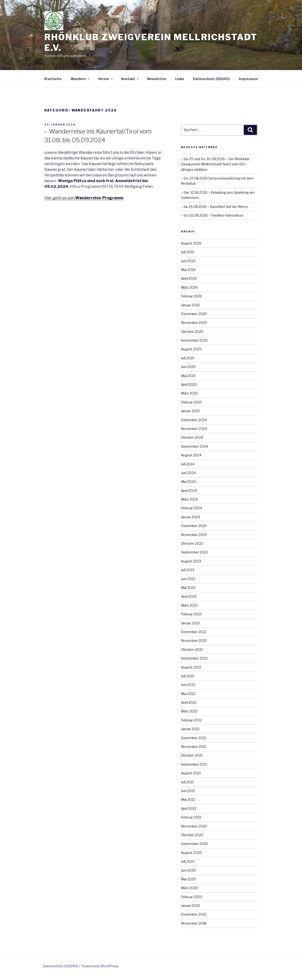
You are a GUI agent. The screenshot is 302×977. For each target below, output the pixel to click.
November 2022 (194, 640)
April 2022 (189, 702)
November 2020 (194, 826)
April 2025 (189, 384)
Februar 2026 (191, 296)
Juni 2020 (188, 870)
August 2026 (191, 243)
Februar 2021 (191, 817)
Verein (103, 79)
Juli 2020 (188, 861)
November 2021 (193, 747)
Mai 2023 (188, 588)
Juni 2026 (188, 261)
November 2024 (194, 429)
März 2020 (189, 888)
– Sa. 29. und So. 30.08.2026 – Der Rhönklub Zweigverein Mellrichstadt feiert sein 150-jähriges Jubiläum (215, 164)
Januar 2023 (190, 623)
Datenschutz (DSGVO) (211, 79)
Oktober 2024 (192, 437)
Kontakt (128, 79)
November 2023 (194, 535)
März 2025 (189, 393)
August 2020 (191, 853)
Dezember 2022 (193, 632)
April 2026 (189, 278)
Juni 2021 (188, 791)
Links (179, 79)
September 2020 (194, 844)
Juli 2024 (187, 464)
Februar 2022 (191, 720)
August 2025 (191, 349)
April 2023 (189, 596)
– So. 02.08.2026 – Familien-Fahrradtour (212, 215)
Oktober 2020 (192, 835)
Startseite (53, 79)
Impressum (248, 79)
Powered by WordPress (100, 966)
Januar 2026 (190, 305)
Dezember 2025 (194, 314)
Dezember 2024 (194, 420)
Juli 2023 (187, 570)
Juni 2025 (188, 367)
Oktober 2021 (191, 755)
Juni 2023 (188, 579)
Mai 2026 (188, 270)
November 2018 (193, 923)
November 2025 (194, 323)
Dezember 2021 (193, 738)
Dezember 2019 (193, 914)
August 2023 (191, 561)
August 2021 (191, 773)
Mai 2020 (188, 879)
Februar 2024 (191, 508)
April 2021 (188, 808)
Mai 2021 (188, 799)
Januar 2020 (190, 906)
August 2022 (191, 667)
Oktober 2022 (192, 649)
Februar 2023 (191, 614)
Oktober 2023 (192, 543)
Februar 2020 (191, 897)
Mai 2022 (188, 694)
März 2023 (189, 605)
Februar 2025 (191, 402)
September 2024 (194, 446)
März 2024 (189, 499)
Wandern (78, 79)
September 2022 (194, 658)
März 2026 (189, 287)
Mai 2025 (188, 376)
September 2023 (194, 552)
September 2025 (194, 340)
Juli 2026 (187, 252)
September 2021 (194, 764)
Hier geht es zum (83, 198)
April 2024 (189, 490)
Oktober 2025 (192, 332)
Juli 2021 (187, 782)
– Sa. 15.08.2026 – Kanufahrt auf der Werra (214, 207)
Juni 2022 (188, 685)
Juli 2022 (187, 676)
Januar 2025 (190, 411)
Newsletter (156, 79)
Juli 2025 (187, 358)
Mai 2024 (188, 482)
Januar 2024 (190, 517)
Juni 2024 (188, 473)
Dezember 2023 (193, 526)
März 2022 (189, 711)
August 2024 (191, 455)
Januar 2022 (190, 729)
